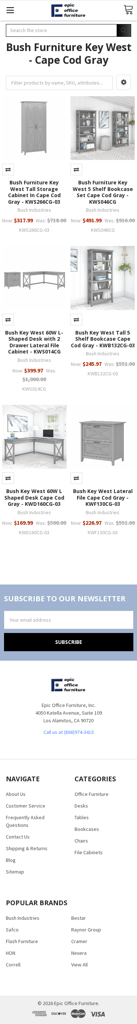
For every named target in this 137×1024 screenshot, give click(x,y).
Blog (11, 860)
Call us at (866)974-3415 (68, 732)
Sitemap (15, 871)
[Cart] (128, 10)
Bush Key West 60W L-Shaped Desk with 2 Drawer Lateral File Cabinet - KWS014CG (34, 342)
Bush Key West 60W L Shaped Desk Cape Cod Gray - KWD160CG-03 (34, 497)
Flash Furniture (22, 941)
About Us (16, 794)
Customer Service (25, 805)
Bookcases (87, 829)
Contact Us (18, 836)
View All (79, 964)
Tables (82, 817)
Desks (81, 805)
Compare (8, 169)
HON (10, 953)
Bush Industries (22, 918)
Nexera (79, 953)
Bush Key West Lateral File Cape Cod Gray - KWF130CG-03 (103, 497)
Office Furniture (92, 794)
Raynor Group (86, 929)
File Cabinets (89, 852)
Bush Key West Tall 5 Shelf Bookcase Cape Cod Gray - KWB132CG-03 (103, 339)
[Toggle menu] (10, 10)
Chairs (81, 840)
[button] (124, 82)
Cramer (79, 941)
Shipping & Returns (26, 848)
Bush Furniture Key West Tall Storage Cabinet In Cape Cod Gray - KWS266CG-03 (34, 192)
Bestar (78, 918)
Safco (12, 929)
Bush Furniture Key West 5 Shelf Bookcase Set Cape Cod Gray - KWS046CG (103, 192)
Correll (13, 964)
